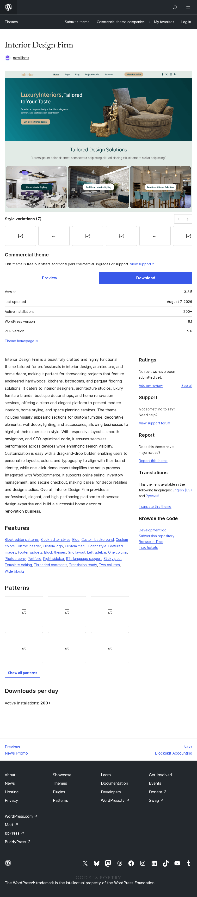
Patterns (60, 800)
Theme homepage (19, 341)
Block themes (55, 552)
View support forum (154, 423)
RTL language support (84, 558)
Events (155, 783)
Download (145, 277)
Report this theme (153, 461)
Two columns (109, 565)
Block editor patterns (22, 539)
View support (140, 264)
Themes (11, 22)
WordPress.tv (115, 800)
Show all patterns (22, 673)
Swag (156, 800)
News (10, 783)
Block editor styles (55, 539)
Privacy (11, 800)
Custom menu (75, 546)
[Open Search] (175, 7)
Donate (158, 792)
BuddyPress (18, 841)
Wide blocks (15, 571)
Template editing (18, 565)
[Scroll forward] (187, 219)
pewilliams (21, 58)
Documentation (114, 783)
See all (186, 385)
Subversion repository (156, 536)
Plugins (59, 792)
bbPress (14, 833)
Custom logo (53, 546)
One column (117, 552)
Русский (152, 496)
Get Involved (160, 774)
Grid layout (76, 552)
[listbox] (67, 629)
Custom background (97, 539)
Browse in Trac (151, 542)
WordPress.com (21, 816)
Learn (106, 774)
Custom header (29, 546)
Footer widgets (30, 552)
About (10, 774)
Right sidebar (53, 558)
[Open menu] (189, 7)
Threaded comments (50, 565)
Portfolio (34, 558)
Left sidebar (96, 552)
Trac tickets (148, 547)
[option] (24, 611)
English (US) (182, 490)
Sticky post (113, 558)
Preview (49, 277)
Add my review (151, 385)
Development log (152, 530)
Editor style (97, 546)
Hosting (11, 792)
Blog (76, 539)
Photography (15, 558)
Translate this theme (155, 506)
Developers (111, 792)
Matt (11, 824)
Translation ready (83, 565)
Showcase (62, 774)
